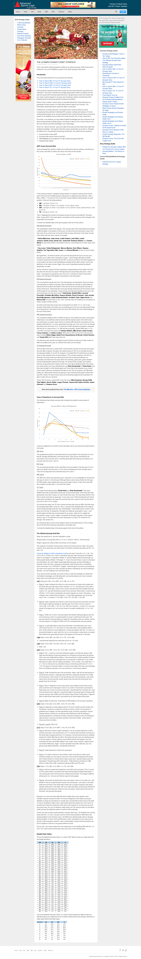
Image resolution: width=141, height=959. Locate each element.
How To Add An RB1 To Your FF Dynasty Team (113, 79)
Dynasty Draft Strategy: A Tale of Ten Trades (113, 55)
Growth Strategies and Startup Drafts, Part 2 (112, 122)
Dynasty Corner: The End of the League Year (113, 139)
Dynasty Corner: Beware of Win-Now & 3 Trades (113, 131)
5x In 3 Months (22, 40)
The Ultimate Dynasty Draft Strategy (111, 61)
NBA (46, 12)
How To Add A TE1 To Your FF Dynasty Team (113, 92)
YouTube (126, 950)
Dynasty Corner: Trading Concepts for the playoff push (114, 126)
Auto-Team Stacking (24, 36)
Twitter (123, 950)
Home (18, 12)
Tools (25, 12)
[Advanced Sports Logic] (25, 5)
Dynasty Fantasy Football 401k (112, 97)
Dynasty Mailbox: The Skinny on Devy (113, 152)
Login (123, 12)
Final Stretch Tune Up (109, 95)
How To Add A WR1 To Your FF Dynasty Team (113, 87)
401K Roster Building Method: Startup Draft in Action (112, 100)
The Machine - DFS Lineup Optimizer (77, 389)
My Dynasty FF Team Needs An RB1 (113, 83)
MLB (39, 12)
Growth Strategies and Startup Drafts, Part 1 (112, 118)
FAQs (70, 12)
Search (116, 11)
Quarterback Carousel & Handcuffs (110, 74)
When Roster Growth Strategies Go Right (113, 109)
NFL (32, 12)
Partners (61, 12)
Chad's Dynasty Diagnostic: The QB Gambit (113, 135)
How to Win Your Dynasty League (113, 58)
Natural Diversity (23, 33)
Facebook (120, 950)
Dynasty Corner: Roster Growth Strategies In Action (113, 105)
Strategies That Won (24, 38)
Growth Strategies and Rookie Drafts (112, 113)
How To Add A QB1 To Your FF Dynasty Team (113, 70)
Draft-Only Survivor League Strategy (111, 163)
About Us (50, 950)
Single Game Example (21, 30)
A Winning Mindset (23, 23)
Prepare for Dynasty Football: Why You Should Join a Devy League (114, 148)
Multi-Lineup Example (21, 26)
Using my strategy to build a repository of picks (52, 553)
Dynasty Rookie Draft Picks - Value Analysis (112, 66)
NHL (53, 12)
